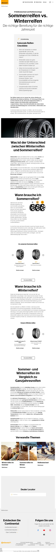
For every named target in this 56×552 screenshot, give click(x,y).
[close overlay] (1, 549)
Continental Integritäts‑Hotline (26, 542)
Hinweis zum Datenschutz (35, 543)
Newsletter (41, 545)
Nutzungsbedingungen (21, 543)
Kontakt (39, 542)
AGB (49, 545)
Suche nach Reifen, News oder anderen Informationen (25, 551)
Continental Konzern (11, 527)
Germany (44, 2)
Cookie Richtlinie (31, 545)
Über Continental (11, 532)
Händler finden (39, 2)
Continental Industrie (11, 530)
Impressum (47, 542)
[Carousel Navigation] (28, 255)
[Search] (1, 551)
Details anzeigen (20, 270)
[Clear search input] (38, 551)
